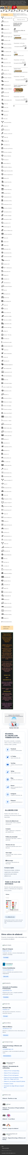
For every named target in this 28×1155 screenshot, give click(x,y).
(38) (8, 74)
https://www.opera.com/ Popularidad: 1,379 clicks (19, 56)
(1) (6, 103)
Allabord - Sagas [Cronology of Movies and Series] (13, 1138)
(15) (6, 70)
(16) (5, 118)
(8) (8, 88)
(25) (6, 92)
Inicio (3, 1146)
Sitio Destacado (7, 691)
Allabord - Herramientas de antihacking (10, 1067)
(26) (8, 18)
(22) (8, 33)
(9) (5, 59)
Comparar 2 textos (8, 1083)
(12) (6, 81)
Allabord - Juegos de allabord (10, 1128)
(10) (7, 260)
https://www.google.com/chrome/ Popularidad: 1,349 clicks (20, 72)
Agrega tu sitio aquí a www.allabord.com (7, 677)
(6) (7, 55)
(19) (8, 44)
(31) (8, 47)
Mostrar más (13, 722)
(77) (6, 29)
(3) (6, 111)
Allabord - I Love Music (8, 1119)
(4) (7, 133)
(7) (7, 85)
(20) (8, 152)
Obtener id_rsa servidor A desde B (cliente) (14, 1081)
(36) (7, 62)
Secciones (5, 14)
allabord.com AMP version (6, 1150)
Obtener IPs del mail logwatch (11, 1075)
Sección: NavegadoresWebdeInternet (20, 46)
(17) (8, 66)
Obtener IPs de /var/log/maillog (11, 1070)
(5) (6, 141)
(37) (6, 25)
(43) (8, 252)
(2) (7, 193)
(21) (8, 182)
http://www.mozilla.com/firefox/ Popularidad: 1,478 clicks (20, 39)
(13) (6, 107)
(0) (7, 148)
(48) (7, 40)
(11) (7, 36)
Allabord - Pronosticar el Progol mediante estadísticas (13, 1108)
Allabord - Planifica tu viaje (9, 1098)
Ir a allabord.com (10, 917)
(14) (8, 204)
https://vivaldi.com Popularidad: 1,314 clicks (20, 91)
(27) (5, 21)
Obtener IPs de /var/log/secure (11, 1073)
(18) (7, 51)
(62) (7, 249)
